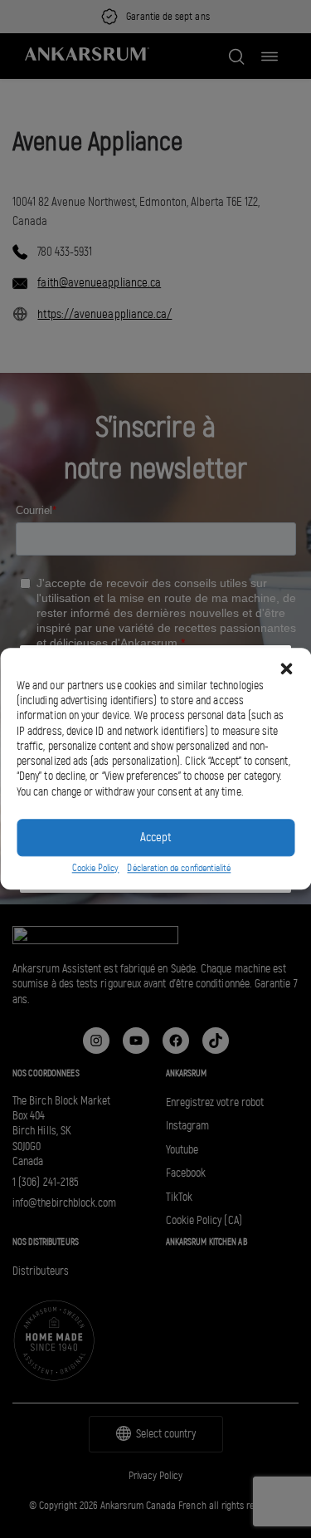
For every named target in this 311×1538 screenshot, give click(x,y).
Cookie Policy (95, 868)
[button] (286, 668)
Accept (155, 837)
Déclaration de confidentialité (179, 868)
